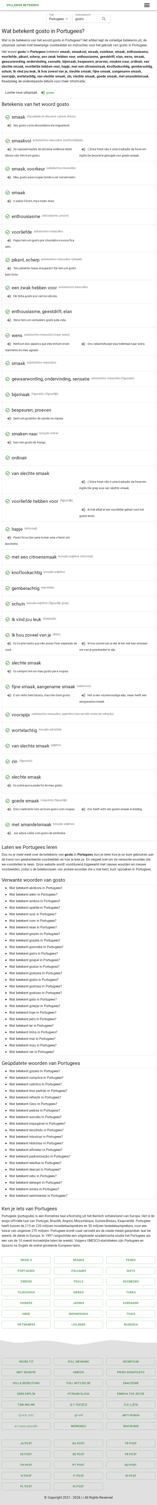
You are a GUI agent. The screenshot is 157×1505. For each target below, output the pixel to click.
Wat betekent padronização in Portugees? (39, 1156)
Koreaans (130, 1303)
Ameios (78, 1372)
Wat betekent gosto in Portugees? (33, 980)
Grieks (78, 1292)
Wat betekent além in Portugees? (33, 894)
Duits (131, 1270)
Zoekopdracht (83, 14)
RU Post (131, 1464)
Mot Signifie (26, 1372)
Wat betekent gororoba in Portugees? (36, 947)
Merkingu (78, 1426)
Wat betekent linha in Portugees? (33, 1032)
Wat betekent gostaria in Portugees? (35, 973)
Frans (131, 1260)
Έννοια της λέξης (130, 1393)
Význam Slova (78, 1393)
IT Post (78, 1475)
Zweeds (26, 1281)
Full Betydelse (78, 1383)
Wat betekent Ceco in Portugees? (33, 1104)
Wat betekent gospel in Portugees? (34, 960)
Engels (26, 1260)
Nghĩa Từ (26, 1361)
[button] (78, 888)
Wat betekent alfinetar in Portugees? (35, 1150)
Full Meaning (78, 1361)
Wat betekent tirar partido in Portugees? (38, 1091)
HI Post (78, 1486)
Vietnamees (26, 1324)
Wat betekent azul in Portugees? (32, 914)
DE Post (79, 1454)
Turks (131, 1292)
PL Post (26, 1486)
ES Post (26, 1454)
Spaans (78, 1260)
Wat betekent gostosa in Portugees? (35, 986)
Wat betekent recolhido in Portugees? (36, 1130)
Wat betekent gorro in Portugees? (33, 953)
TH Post (26, 1464)
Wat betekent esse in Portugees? (33, 927)
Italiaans (78, 1270)
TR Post (131, 1443)
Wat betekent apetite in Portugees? (34, 908)
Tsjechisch (26, 1292)
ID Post (131, 1475)
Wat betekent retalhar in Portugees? (35, 1163)
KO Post (78, 1443)
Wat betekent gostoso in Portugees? (35, 993)
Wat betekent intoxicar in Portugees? (36, 1137)
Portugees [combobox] (56, 19)
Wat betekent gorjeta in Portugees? (34, 940)
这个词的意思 (78, 1404)
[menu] (147, 5)
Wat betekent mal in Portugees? (32, 1039)
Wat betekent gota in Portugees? (33, 999)
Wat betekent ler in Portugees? (31, 1026)
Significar (131, 1361)
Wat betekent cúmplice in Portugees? (36, 1078)
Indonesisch (78, 1313)
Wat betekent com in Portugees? (33, 921)
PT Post (78, 1464)
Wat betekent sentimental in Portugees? (38, 1196)
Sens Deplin (26, 1393)
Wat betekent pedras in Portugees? (34, 1110)
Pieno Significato (131, 1372)
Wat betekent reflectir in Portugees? (35, 1097)
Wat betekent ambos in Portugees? (34, 901)
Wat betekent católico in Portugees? (35, 1084)
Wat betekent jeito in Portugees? (32, 1019)
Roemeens (131, 1281)
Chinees (26, 1303)
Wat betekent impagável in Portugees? (37, 1124)
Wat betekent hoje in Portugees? (32, 1012)
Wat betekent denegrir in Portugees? (35, 1183)
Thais (131, 1313)
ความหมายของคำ (26, 1426)
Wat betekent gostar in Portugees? (34, 967)
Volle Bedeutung (26, 1383)
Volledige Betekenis (23, 5)
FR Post (131, 1454)
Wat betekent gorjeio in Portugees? (34, 934)
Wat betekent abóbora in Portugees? (35, 888)
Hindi (26, 1313)
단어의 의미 (26, 1415)
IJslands (78, 1324)
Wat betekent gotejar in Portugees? (34, 1006)
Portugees (26, 1270)
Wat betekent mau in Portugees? (33, 1045)
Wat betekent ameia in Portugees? (34, 1189)
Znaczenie (131, 1383)
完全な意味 (130, 1404)
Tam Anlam (26, 1404)
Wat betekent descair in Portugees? (35, 1169)
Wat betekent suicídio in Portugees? (35, 1117)
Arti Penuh (130, 1415)
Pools (78, 1281)
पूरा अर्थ (78, 1415)
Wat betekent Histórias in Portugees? (36, 1143)
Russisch (131, 1324)
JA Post (26, 1443)
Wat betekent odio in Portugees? (33, 1176)
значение (131, 1426)
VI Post (26, 1475)
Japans (78, 1303)
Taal (51, 14)
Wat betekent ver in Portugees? (32, 1052)
